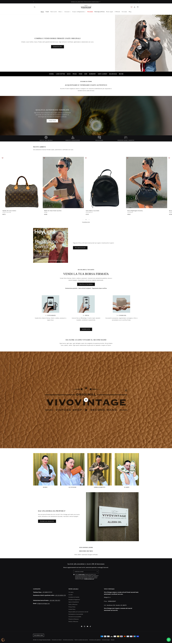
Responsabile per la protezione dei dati (78, 611)
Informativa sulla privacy (68, 639)
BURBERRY (92, 74)
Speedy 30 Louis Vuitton (9, 210)
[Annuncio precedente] (33, 1)
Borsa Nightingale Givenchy (135, 210)
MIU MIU (121, 74)
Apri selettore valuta (38, 635)
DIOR (85, 74)
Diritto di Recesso (73, 604)
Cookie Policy (72, 609)
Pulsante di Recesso (74, 619)
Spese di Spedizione (74, 602)
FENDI (80, 74)
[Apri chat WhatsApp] (169, 640)
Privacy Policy (72, 607)
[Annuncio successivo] (138, 1)
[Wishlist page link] (131, 7)
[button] (34, 7)
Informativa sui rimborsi (57, 639)
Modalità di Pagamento (74, 599)
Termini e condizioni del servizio (81, 639)
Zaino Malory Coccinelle (92, 210)
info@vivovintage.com (89, 578)
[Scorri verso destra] (89, 219)
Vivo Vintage (39, 639)
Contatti (71, 594)
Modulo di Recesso (73, 621)
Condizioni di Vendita (74, 597)
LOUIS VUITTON (60, 74)
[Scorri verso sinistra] (82, 219)
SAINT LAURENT (102, 74)
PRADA (75, 74)
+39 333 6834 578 (60, 595)
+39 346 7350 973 (54, 600)
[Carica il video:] (86, 399)
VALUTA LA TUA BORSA (86, 284)
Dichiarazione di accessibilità (76, 614)
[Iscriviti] (97, 571)
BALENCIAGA (113, 74)
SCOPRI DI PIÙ (86, 329)
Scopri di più (52, 120)
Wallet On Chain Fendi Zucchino (53, 210)
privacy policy (82, 574)
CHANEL (51, 74)
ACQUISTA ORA (57, 46)
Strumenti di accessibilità (75, 616)
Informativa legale (106, 639)
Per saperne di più (80, 247)
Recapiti (112, 639)
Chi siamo (71, 592)
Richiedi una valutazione (47, 521)
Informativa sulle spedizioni (95, 639)
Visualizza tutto (86, 222)
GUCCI (69, 74)
